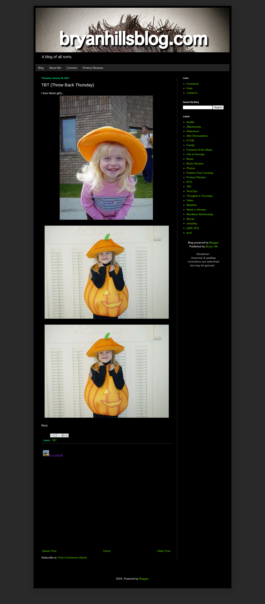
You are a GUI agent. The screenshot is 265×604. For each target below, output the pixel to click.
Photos (190, 168)
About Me (55, 67)
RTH (189, 181)
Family (190, 145)
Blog (41, 67)
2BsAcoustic (193, 126)
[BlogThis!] (56, 435)
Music (190, 158)
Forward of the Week (199, 149)
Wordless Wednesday (199, 214)
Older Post (163, 550)
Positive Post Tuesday (199, 172)
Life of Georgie (195, 154)
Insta (189, 88)
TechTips (191, 191)
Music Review (194, 163)
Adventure (192, 131)
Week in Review (196, 209)
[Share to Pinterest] (67, 435)
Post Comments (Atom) (72, 557)
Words (190, 218)
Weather (191, 204)
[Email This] (52, 435)
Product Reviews (93, 67)
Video (189, 200)
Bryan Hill (211, 246)
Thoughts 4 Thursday (199, 195)
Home (107, 550)
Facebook (192, 83)
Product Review (196, 177)
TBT (54, 440)
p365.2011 (192, 228)
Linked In (192, 92)
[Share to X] (59, 435)
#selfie (190, 122)
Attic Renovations (197, 135)
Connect (72, 67)
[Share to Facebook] (63, 435)
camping (191, 223)
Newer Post (49, 550)
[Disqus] (106, 496)
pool (189, 232)
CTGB (190, 140)
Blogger (214, 242)
